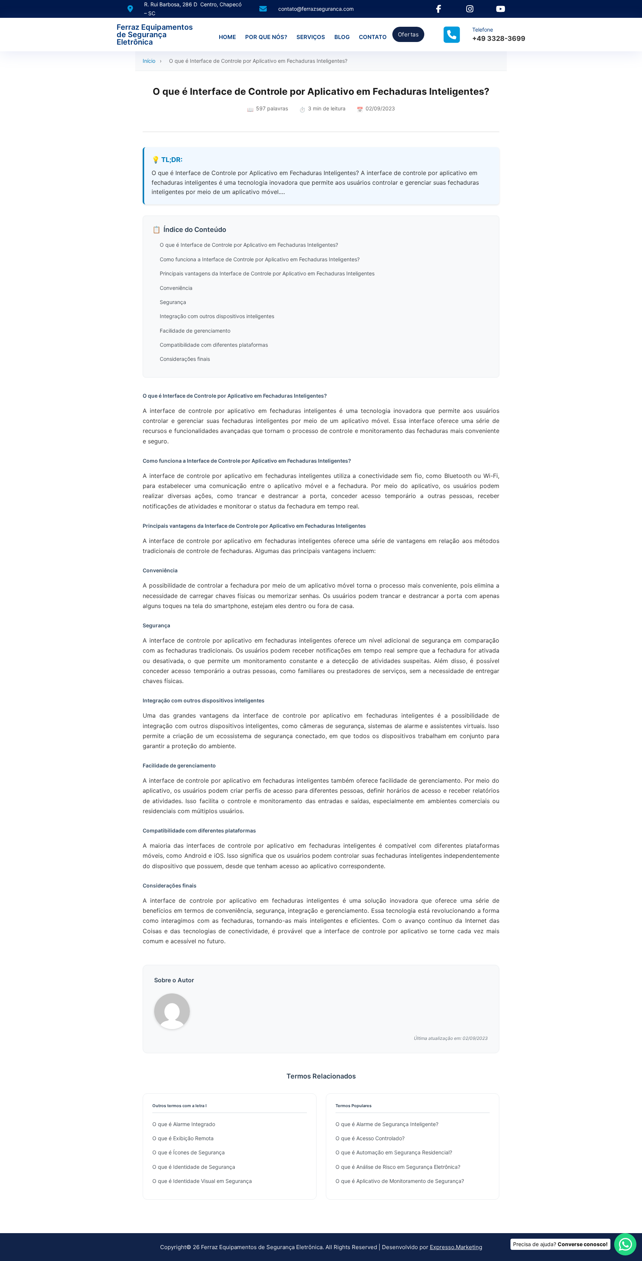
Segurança (173, 302)
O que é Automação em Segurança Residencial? (393, 1152)
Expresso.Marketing (456, 1247)
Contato (373, 37)
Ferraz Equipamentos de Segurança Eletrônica (155, 34)
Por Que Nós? (266, 37)
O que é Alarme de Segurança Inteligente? (386, 1124)
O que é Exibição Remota (183, 1138)
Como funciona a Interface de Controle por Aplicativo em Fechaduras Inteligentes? (260, 259)
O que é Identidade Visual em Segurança (202, 1181)
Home (227, 37)
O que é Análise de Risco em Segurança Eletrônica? (397, 1167)
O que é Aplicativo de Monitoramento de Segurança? (399, 1181)
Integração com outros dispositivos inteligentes (217, 316)
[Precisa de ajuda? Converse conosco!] (625, 1244)
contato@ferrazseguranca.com (316, 9)
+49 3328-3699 (498, 38)
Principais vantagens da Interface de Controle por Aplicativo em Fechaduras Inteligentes (267, 273)
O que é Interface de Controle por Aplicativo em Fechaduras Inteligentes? (249, 245)
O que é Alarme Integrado (183, 1124)
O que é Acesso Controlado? (370, 1138)
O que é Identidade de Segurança (193, 1167)
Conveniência (176, 288)
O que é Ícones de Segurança (188, 1152)
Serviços (310, 37)
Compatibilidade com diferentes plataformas (214, 345)
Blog (342, 37)
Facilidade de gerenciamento (195, 330)
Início (149, 61)
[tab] (313, 768)
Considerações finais (185, 359)
